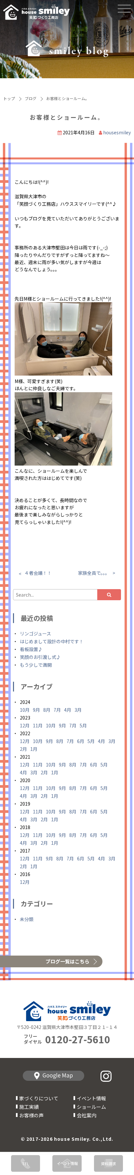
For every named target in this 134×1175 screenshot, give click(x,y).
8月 (46, 709)
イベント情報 (91, 1098)
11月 (38, 725)
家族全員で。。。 (94, 573)
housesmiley (117, 132)
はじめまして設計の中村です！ (52, 641)
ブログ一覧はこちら (67, 961)
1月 (33, 749)
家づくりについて (38, 1098)
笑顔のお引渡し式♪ (40, 657)
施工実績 (29, 1106)
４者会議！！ (38, 573)
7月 (57, 709)
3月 (78, 709)
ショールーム (91, 1106)
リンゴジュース (35, 633)
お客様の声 (31, 1115)
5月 (83, 725)
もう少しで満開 (36, 665)
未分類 (27, 919)
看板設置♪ (31, 649)
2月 (23, 749)
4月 (67, 709)
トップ (9, 98)
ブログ (30, 98)
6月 (80, 741)
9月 (36, 709)
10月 (25, 709)
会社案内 (86, 1115)
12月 (25, 725)
